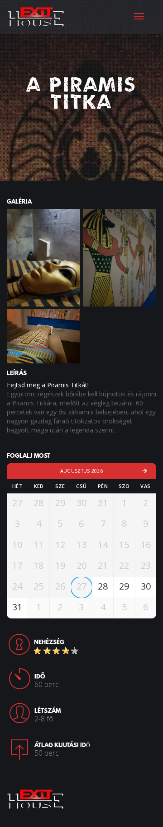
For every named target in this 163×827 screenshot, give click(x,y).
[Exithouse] (36, 16)
